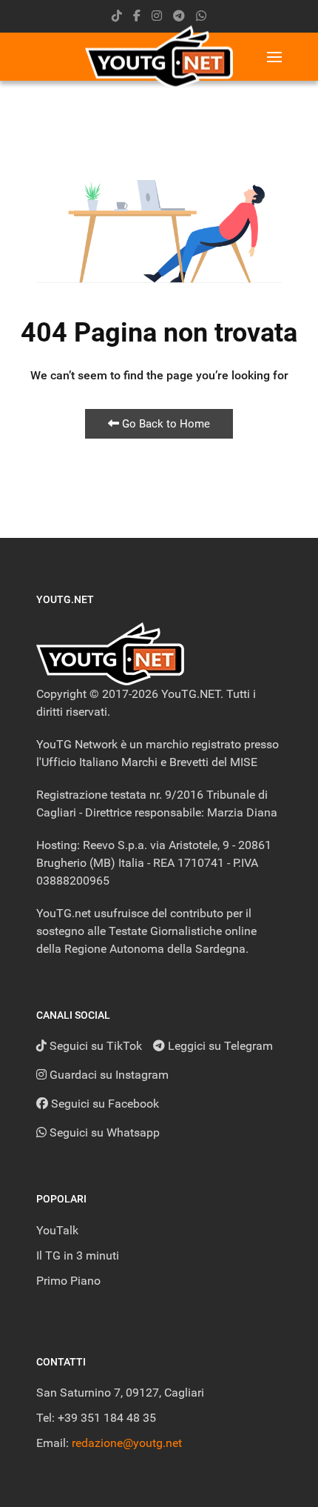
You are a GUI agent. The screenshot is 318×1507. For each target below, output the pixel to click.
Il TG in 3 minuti (77, 1255)
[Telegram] (179, 16)
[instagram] (157, 16)
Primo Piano (68, 1281)
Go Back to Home (164, 423)
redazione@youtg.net (127, 1443)
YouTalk (57, 1230)
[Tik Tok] (117, 16)
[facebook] (137, 16)
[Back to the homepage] (159, 56)
